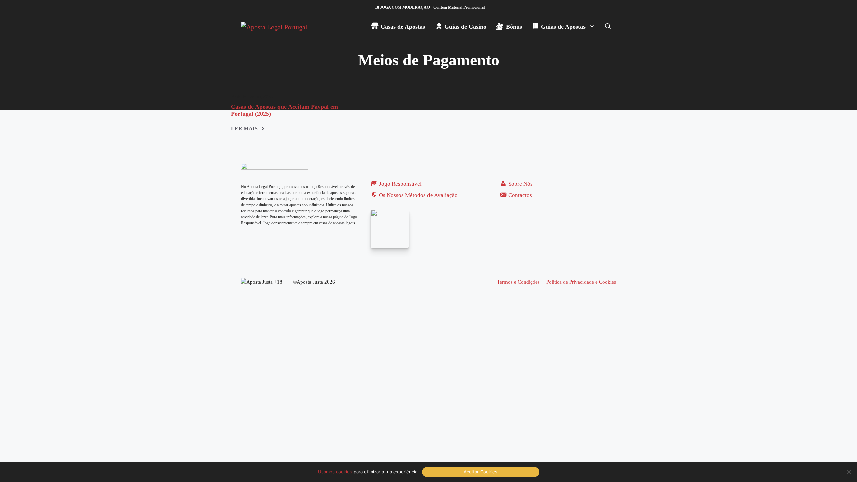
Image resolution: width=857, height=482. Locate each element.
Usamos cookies (335, 471)
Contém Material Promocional (459, 7)
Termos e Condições (518, 282)
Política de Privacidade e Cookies (581, 282)
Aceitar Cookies (481, 471)
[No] (848, 472)
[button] (608, 27)
